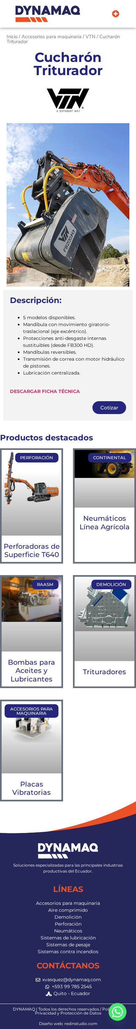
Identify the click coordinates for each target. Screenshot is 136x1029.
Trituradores (104, 672)
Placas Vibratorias (31, 788)
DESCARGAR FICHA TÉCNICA (45, 391)
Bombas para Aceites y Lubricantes (31, 670)
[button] (115, 14)
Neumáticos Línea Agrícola (105, 522)
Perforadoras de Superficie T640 (32, 550)
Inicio (12, 36)
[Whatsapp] (117, 1012)
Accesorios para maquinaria (51, 36)
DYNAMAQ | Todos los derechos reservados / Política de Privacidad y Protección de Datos (68, 1011)
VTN (90, 36)
